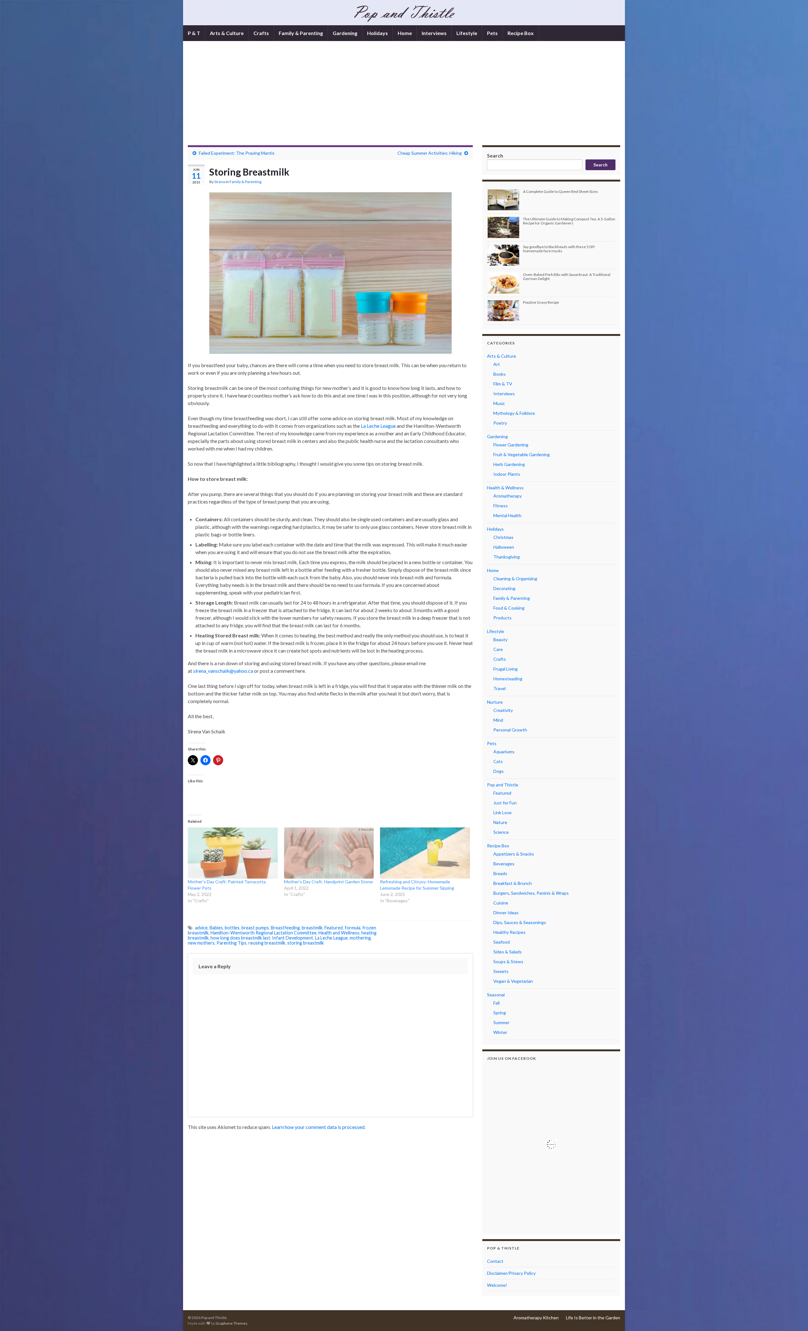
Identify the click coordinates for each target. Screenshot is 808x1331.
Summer (501, 1022)
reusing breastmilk (266, 943)
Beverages (503, 863)
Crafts (261, 33)
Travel (499, 688)
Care (498, 649)
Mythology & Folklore (514, 413)
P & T (194, 33)
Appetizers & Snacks (513, 853)
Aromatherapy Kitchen (536, 1317)
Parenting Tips (232, 943)
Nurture (495, 702)
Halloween (503, 547)
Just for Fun (505, 802)
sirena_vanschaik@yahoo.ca (223, 671)
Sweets (500, 971)
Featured (333, 927)
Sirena (219, 181)
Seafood (501, 942)
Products (502, 617)
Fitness (500, 505)
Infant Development (292, 937)
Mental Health (507, 515)
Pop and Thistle (502, 784)
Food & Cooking (509, 608)
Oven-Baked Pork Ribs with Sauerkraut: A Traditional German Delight (566, 276)
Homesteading (507, 678)
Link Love (502, 812)
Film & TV (502, 383)
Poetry (500, 423)
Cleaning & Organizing (515, 578)
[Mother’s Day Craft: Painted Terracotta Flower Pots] (233, 853)
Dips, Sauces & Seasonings (519, 922)
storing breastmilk (305, 943)
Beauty (500, 639)
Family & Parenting (301, 33)
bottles (232, 927)
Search (495, 155)
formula (352, 927)
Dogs (498, 771)
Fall (496, 1003)
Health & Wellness (505, 487)
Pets (492, 33)
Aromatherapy (507, 495)
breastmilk (312, 927)
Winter (500, 1032)
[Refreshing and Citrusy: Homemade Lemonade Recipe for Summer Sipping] (425, 853)
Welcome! (497, 1285)
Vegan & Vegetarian (513, 981)
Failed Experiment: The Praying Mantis (237, 153)
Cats (498, 761)
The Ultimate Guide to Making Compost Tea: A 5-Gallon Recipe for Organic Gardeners (569, 221)
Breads (500, 873)
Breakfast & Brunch (512, 883)
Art (496, 364)
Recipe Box (521, 33)
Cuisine (500, 902)
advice (201, 927)
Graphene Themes (231, 1323)
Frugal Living (505, 668)
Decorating (504, 588)
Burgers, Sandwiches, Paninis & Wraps (531, 893)
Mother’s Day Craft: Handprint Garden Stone (328, 881)
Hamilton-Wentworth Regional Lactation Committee (264, 932)
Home (405, 33)
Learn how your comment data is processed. (318, 1127)
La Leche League (378, 426)
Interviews (434, 33)
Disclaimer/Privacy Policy (511, 1273)
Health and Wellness (338, 932)
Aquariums (503, 751)
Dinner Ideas (506, 912)
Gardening (345, 33)
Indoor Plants (506, 474)
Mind (498, 720)
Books (499, 374)
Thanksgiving (506, 556)
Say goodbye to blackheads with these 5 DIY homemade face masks (559, 248)
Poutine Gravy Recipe (541, 302)
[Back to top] (794, 1317)
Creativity (503, 710)
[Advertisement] (404, 98)
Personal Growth (510, 729)
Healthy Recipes (509, 932)
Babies (216, 927)
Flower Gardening (510, 444)
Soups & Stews (508, 961)
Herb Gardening (509, 464)
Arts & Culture (227, 33)
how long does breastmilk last (240, 937)
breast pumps (255, 927)
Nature (500, 822)
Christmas (503, 537)
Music (499, 403)
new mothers (201, 943)
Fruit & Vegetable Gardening (521, 454)
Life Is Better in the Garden (593, 1317)
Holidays (377, 33)
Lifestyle (466, 33)
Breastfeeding (285, 927)
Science (501, 832)
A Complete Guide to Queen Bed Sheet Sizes (560, 191)
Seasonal (496, 994)
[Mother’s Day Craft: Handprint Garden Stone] (329, 853)
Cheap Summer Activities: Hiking (429, 153)
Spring (499, 1012)
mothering (360, 937)
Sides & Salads (507, 951)
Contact (495, 1261)
